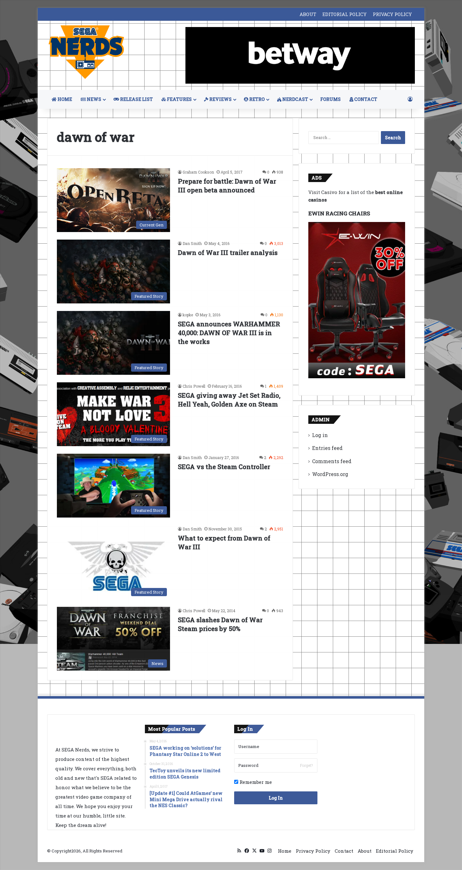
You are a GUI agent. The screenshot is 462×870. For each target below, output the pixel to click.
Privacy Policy (313, 851)
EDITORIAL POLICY (344, 14)
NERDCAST (294, 99)
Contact (344, 851)
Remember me (255, 782)
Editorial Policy (394, 851)
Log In (276, 798)
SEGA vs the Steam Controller (224, 467)
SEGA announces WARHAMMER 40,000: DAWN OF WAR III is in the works (229, 333)
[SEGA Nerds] (86, 52)
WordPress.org (330, 474)
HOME (64, 99)
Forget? (306, 765)
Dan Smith (192, 243)
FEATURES (179, 99)
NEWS (93, 99)
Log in (320, 435)
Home (284, 851)
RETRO (256, 99)
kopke (188, 314)
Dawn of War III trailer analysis (228, 252)
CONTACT (365, 99)
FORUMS (330, 99)
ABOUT (308, 14)
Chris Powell (194, 386)
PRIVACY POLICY (392, 14)
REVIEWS (220, 99)
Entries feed (327, 448)
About (364, 851)
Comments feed (331, 461)
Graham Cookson (198, 172)
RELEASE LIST (136, 99)
